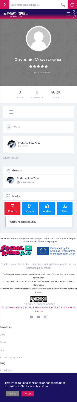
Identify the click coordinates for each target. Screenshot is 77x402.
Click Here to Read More (34, 386)
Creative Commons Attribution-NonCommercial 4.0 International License (38, 309)
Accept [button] (28, 393)
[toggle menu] (11, 112)
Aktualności (6, 370)
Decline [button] (12, 393)
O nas (3, 342)
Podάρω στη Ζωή (29, 143)
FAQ (2, 349)
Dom (2, 334)
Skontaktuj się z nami (11, 357)
